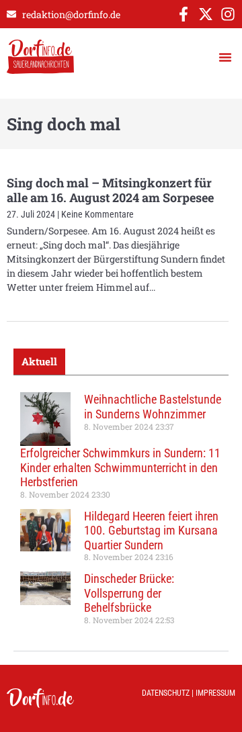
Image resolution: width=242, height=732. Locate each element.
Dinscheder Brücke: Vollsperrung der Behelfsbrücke (129, 592)
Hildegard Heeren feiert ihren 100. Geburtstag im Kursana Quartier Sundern (151, 530)
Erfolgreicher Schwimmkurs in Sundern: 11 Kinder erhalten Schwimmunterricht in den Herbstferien (120, 467)
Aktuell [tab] (39, 361)
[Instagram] (227, 14)
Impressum (215, 693)
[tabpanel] (121, 513)
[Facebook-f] (183, 14)
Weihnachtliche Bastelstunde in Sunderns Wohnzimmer (152, 406)
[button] (225, 57)
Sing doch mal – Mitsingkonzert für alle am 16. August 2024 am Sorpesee (110, 190)
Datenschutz (166, 693)
